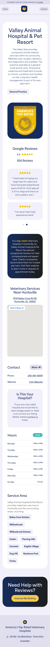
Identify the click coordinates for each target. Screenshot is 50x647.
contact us (32, 416)
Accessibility (25, 641)
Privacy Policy (38, 636)
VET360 (40, 2)
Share (35, 367)
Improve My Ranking (25, 598)
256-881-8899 (35, 375)
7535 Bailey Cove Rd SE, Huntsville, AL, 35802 (25, 300)
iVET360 (13, 636)
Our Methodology (25, 636)
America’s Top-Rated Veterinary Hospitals (25, 629)
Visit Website (36, 381)
